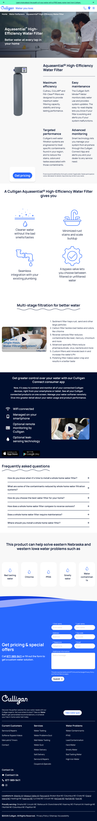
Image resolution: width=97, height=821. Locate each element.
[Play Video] (24, 339)
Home (4, 14)
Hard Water (71, 745)
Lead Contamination (75, 740)
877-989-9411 (14, 656)
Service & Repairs (9, 730)
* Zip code (79, 633)
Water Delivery (40, 749)
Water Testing (40, 730)
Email (78, 642)
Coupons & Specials (42, 764)
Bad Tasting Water (74, 754)
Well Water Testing (42, 740)
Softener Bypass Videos (12, 735)
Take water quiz (72, 712)
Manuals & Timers (9, 740)
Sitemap (53, 815)
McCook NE (60, 798)
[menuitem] (89, 8)
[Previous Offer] (4, 2)
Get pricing (22, 175)
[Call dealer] (84, 8)
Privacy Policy (89, 672)
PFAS (68, 735)
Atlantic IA (18, 795)
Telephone (57, 642)
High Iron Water (72, 759)
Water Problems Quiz (43, 735)
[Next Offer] (93, 2)
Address (56, 633)
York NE (79, 798)
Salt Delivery (39, 754)
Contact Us (11, 775)
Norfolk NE (70, 798)
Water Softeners (16, 14)
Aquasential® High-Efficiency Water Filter (45, 14)
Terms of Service (59, 674)
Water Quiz (39, 745)
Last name (80, 624)
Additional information (61, 651)
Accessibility (63, 815)
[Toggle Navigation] (93, 8)
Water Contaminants (75, 730)
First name (57, 624)
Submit (56, 679)
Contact (5, 745)
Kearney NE (28, 798)
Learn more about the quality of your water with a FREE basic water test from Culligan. (48, 2)
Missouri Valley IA (31, 795)
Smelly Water (71, 749)
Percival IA (44, 795)
